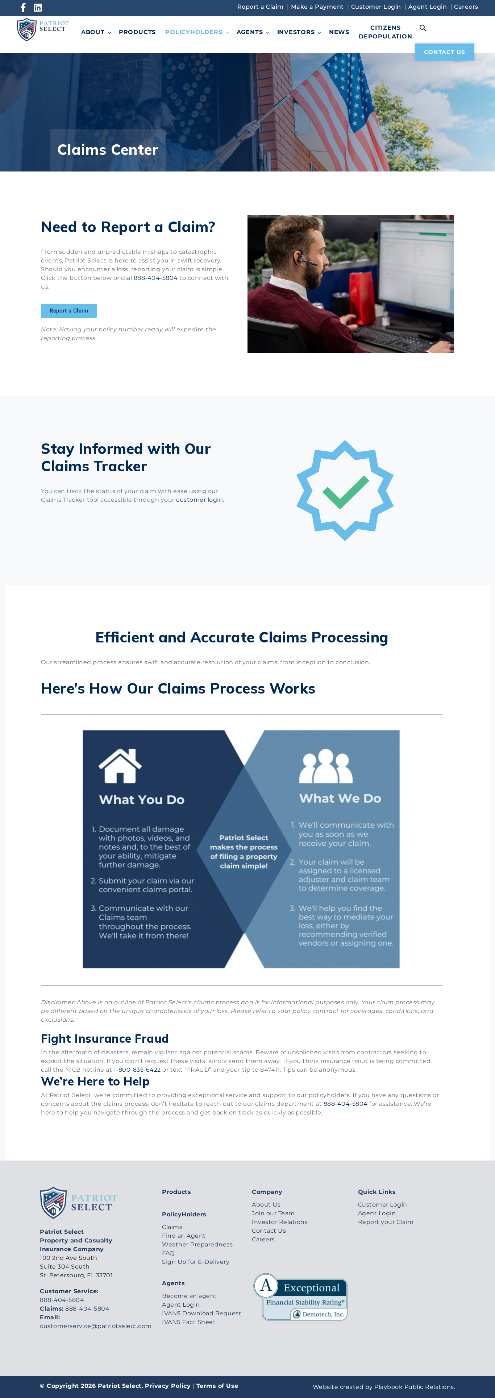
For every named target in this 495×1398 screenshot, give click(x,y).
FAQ (168, 1253)
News (339, 32)
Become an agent (189, 1295)
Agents (250, 32)
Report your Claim (386, 1222)
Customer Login (376, 6)
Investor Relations (280, 1222)
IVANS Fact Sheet (189, 1322)
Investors (296, 32)
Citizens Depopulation (385, 32)
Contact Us (445, 52)
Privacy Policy (168, 1385)
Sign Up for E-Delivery (195, 1261)
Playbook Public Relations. (414, 1386)
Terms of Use (217, 1385)
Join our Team (273, 1213)
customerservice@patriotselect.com (96, 1326)
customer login (199, 499)
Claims (172, 1227)
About (93, 32)
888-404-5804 (156, 277)
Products (137, 32)
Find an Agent (184, 1235)
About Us (266, 1204)
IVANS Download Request (201, 1313)
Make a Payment (317, 6)
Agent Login (427, 6)
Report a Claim (260, 6)
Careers (466, 6)
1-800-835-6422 (137, 1069)
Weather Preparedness (197, 1244)
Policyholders (193, 32)
